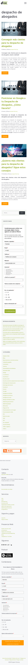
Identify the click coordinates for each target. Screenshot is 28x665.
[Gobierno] (14, 274)
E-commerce (6, 375)
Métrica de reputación (6, 506)
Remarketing (4, 502)
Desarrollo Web (6, 370)
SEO (4, 420)
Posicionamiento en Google (9, 410)
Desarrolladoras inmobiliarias (9, 368)
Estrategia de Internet (8, 385)
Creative (5, 366)
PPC (4, 414)
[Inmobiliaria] (14, 269)
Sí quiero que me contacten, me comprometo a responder (12, 643)
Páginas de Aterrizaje (6, 532)
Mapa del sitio (13, 660)
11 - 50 (7, 294)
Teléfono (7, 254)
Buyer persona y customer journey (10, 360)
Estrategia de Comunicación (9, 383)
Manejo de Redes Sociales (9, 400)
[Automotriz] (14, 272)
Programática (4, 509)
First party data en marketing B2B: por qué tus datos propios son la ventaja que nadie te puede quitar (14, 334)
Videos (4, 429)
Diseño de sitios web (6, 529)
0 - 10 (7, 292)
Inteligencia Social (7, 397)
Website (7, 260)
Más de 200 (8, 299)
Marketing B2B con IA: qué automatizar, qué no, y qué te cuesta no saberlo (13, 338)
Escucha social (6, 379)
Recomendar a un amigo (6, 489)
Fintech (4, 389)
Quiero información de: (11, 303)
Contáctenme (10, 311)
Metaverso (5, 406)
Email (6, 247)
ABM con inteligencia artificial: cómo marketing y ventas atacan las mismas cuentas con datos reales (14, 343)
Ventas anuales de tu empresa (12, 283)
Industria (7, 267)
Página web (5, 596)
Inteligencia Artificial (7, 393)
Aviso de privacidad (6, 658)
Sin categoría (6, 422)
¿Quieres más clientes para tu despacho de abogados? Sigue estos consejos (13, 166)
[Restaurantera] (14, 271)
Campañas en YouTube (6, 536)
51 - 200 (8, 297)
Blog (4, 358)
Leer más (5, 73)
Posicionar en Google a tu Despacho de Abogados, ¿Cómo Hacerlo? (13, 103)
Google (4, 391)
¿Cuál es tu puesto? (10, 277)
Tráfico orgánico (6, 427)
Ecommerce (5, 377)
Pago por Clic (6, 408)
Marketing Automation (8, 402)
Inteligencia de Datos (8, 395)
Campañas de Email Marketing (8, 533)
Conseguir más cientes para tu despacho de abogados (13, 43)
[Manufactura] (14, 273)
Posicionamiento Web (8, 412)
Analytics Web (6, 356)
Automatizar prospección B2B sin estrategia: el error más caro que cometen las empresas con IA (13, 326)
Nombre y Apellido (9, 241)
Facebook (5, 387)
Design (4, 373)
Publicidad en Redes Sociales (7, 505)
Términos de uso (15, 658)
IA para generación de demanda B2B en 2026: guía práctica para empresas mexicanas (13, 329)
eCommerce (4, 530)
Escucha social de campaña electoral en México (13, 381)
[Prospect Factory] (4, 3)
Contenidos (5, 364)
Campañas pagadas (7, 362)
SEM (4, 418)
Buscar (22, 213)
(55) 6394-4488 (4, 474)
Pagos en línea (4, 519)
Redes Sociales (6, 416)
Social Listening (6, 424)
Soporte (3, 518)
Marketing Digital (7, 404)
